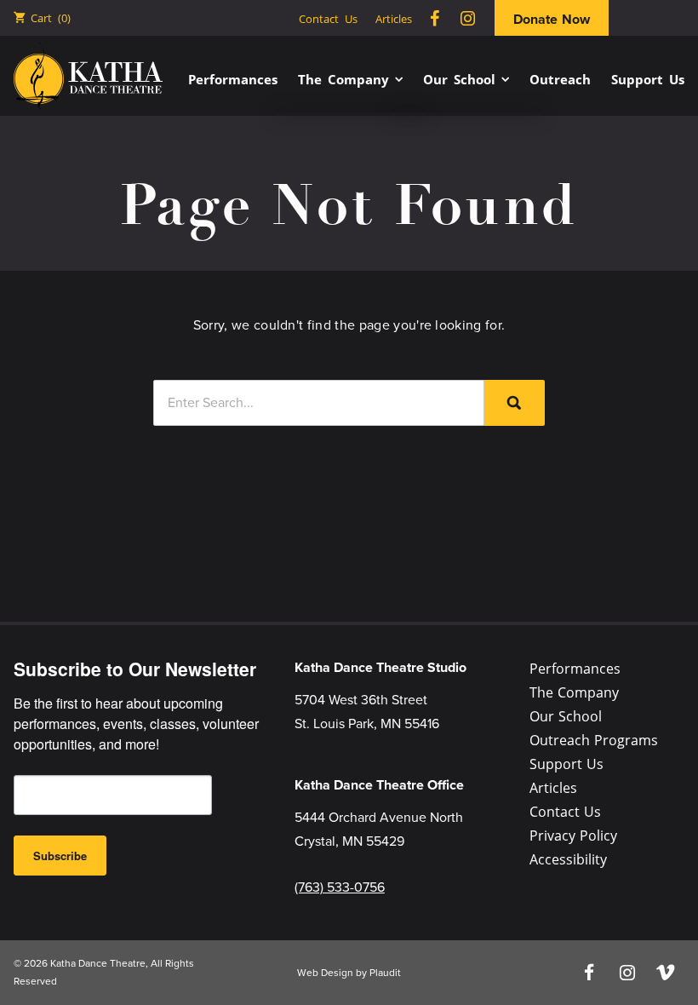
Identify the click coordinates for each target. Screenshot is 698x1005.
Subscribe (60, 855)
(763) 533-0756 (340, 887)
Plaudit (385, 972)
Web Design (325, 972)
